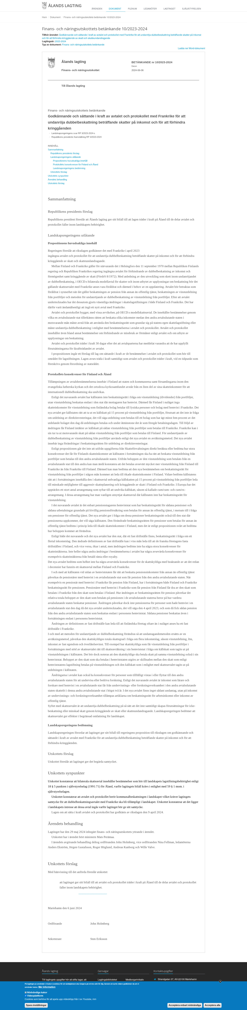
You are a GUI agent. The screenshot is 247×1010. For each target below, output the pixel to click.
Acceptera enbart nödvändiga (185, 1005)
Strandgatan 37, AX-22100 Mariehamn (177, 979)
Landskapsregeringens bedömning (69, 168)
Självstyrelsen (191, 8)
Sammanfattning (55, 149)
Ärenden (97, 8)
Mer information (46, 987)
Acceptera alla (212, 1005)
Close (220, 981)
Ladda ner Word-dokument (191, 48)
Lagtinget (169, 8)
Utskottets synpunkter (58, 176)
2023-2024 (60, 41)
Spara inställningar (36, 1005)
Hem (44, 17)
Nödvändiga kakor (37, 992)
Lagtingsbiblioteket (107, 979)
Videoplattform (35, 995)
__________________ (93, 892)
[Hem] (64, 6)
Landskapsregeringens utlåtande (65, 157)
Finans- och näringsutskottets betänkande (83, 44)
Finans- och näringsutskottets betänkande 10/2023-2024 (92, 17)
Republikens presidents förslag (64, 153)
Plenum (132, 8)
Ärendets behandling (57, 179)
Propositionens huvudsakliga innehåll (70, 161)
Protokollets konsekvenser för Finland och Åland (75, 164)
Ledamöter (150, 8)
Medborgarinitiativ (135, 979)
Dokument (115, 8)
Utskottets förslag (58, 172)
